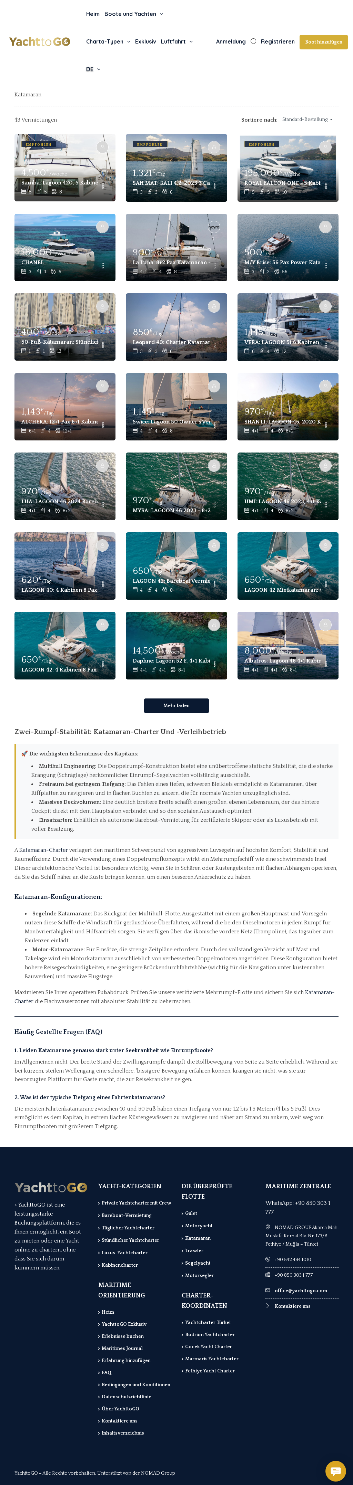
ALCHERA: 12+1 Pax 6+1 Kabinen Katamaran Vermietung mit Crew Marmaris (59, 422)
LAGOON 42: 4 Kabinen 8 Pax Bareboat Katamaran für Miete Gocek (59, 670)
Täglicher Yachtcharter (128, 1228)
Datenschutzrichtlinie (126, 1397)
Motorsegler (199, 1275)
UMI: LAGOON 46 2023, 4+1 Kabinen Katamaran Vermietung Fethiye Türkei (282, 501)
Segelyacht (198, 1263)
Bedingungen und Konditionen (136, 1385)
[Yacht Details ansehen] (64, 167)
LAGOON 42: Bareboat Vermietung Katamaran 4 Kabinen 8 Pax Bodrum (171, 581)
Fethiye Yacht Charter (210, 1371)
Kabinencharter (120, 1265)
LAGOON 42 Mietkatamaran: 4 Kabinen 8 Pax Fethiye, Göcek (282, 590)
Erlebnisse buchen (123, 1336)
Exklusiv (145, 41)
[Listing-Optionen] (102, 186)
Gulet (191, 1213)
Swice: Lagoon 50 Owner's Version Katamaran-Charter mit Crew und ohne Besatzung (171, 422)
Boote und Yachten (130, 13)
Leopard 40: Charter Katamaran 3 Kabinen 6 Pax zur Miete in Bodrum (171, 342)
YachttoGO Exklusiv (124, 1324)
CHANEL (32, 262)
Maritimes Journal (122, 1348)
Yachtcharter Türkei (208, 1322)
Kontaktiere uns (120, 1421)
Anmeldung (231, 41)
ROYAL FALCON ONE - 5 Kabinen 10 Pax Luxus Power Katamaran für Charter (282, 183)
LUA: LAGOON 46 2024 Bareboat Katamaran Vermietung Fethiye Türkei (59, 501)
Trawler (194, 1251)
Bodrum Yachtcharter (210, 1335)
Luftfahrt (173, 41)
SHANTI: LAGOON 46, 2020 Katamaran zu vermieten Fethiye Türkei (282, 422)
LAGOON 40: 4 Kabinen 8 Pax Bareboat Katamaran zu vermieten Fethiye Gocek (59, 590)
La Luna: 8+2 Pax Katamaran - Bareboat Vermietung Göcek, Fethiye (171, 262)
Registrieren (278, 41)
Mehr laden (176, 705)
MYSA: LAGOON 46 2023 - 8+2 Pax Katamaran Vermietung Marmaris (171, 510)
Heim (93, 13)
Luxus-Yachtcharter (125, 1253)
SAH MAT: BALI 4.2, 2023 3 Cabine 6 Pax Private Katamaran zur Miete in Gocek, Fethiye (171, 183)
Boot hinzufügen (323, 42)
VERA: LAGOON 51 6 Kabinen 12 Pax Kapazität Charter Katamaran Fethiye (282, 342)
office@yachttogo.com (301, 1291)
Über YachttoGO (120, 1409)
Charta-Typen (104, 41)
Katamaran (198, 1238)
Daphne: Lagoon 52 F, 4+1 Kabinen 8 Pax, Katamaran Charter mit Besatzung (171, 661)
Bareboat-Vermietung (127, 1215)
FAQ (106, 1372)
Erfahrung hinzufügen (126, 1360)
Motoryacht (199, 1226)
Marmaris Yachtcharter (212, 1359)
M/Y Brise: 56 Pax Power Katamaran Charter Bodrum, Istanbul (282, 262)
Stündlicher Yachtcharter (130, 1240)
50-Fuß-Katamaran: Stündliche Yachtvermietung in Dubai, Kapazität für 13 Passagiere (59, 342)
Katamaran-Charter (43, 850)
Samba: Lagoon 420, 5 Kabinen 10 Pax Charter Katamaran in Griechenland (59, 183)
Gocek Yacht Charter (208, 1347)
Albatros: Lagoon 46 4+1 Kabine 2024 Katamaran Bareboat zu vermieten (282, 661)
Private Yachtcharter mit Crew (136, 1203)
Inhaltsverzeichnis (123, 1433)
